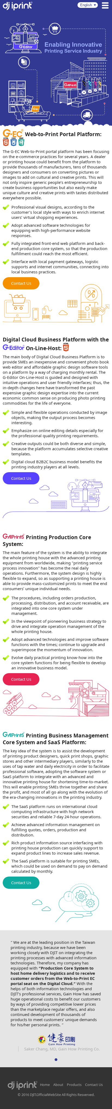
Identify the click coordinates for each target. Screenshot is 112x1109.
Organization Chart (58, 1094)
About (58, 1084)
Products (74, 1084)
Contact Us (21, 283)
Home (45, 1084)
